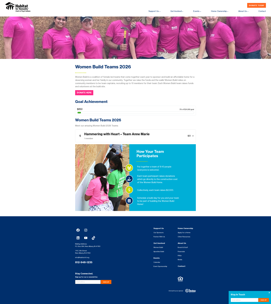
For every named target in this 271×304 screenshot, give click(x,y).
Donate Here (84, 92)
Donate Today (256, 5)
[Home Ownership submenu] (227, 11)
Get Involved (159, 243)
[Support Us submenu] (159, 11)
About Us (182, 243)
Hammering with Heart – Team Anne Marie (117, 134)
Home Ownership (185, 228)
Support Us (158, 228)
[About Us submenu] (247, 11)
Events (156, 258)
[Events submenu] (200, 11)
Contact (181, 266)
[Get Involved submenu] (182, 11)
